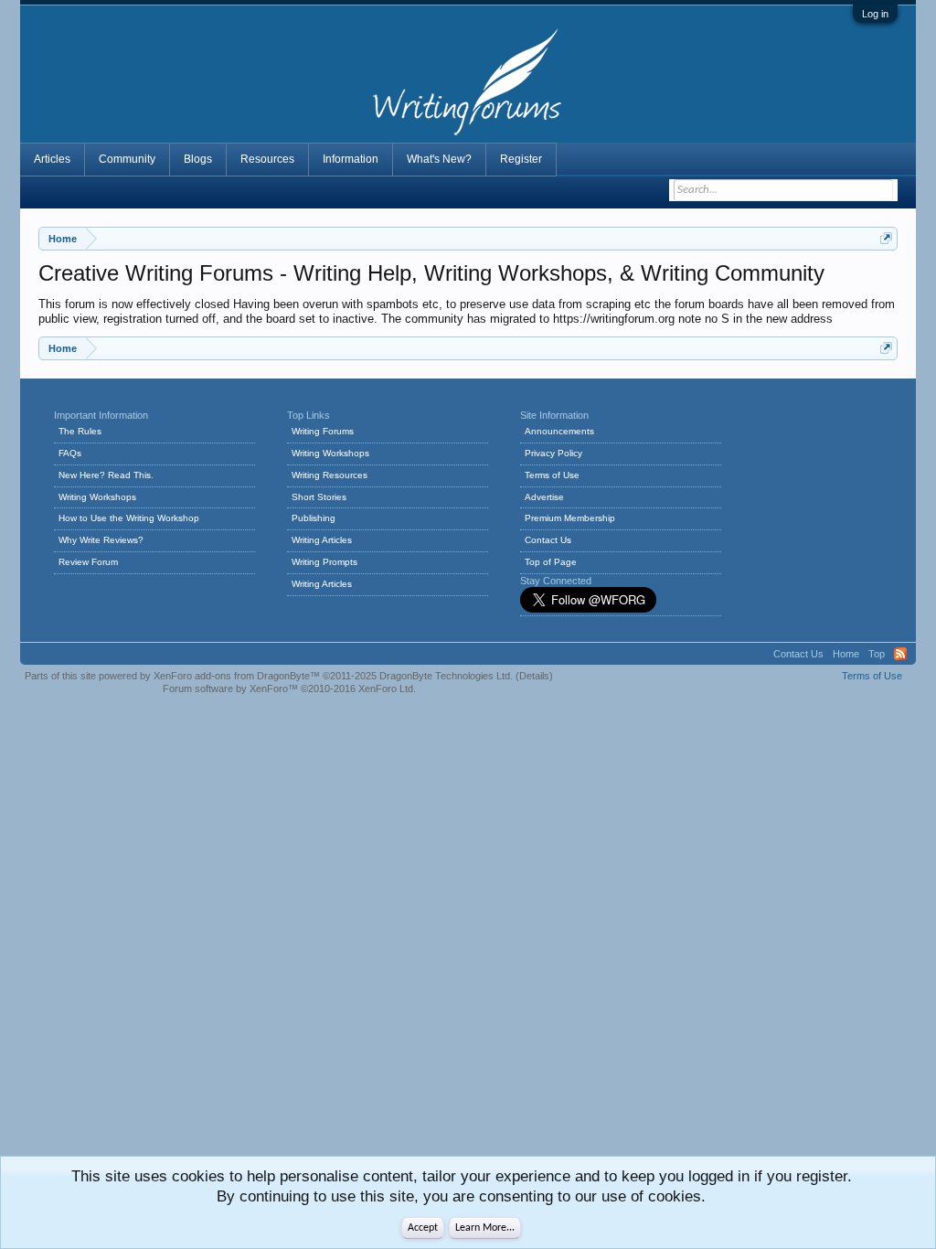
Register (521, 159)
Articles (52, 159)
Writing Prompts (324, 562)
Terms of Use (552, 475)
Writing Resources (329, 475)
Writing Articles (322, 540)
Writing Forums (323, 431)
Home (846, 653)
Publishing (313, 518)
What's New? (439, 159)
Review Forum (88, 562)
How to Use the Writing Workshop (128, 518)
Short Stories (319, 497)
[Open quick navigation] (886, 238)
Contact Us (548, 540)
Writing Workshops (97, 497)
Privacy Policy (553, 453)
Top (876, 653)
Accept (423, 1227)
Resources (267, 159)
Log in (875, 13)
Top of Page (551, 562)
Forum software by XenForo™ (289, 688)
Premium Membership (570, 518)
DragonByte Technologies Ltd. (446, 675)
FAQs (69, 453)
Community (127, 159)
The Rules (79, 431)
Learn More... (485, 1227)
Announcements (559, 431)
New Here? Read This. (106, 475)
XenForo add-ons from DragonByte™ (237, 675)
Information (350, 159)
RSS (900, 653)
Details (534, 675)
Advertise (544, 497)
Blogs (198, 159)
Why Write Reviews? (101, 540)
